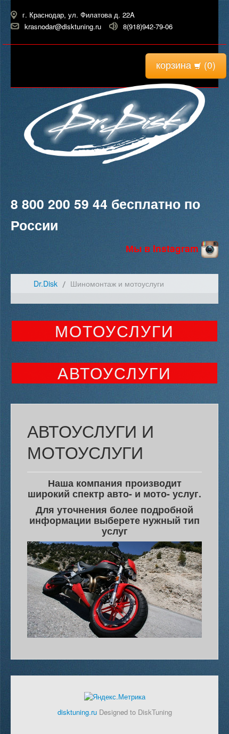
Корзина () (186, 64)
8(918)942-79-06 (148, 26)
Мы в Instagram (163, 248)
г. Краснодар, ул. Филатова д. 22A (78, 15)
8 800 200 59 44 (59, 203)
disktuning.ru (77, 712)
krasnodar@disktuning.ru (62, 26)
